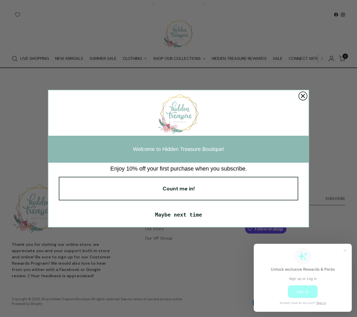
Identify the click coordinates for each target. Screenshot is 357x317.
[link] (178, 114)
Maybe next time (178, 215)
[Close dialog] (303, 96)
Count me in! (179, 188)
